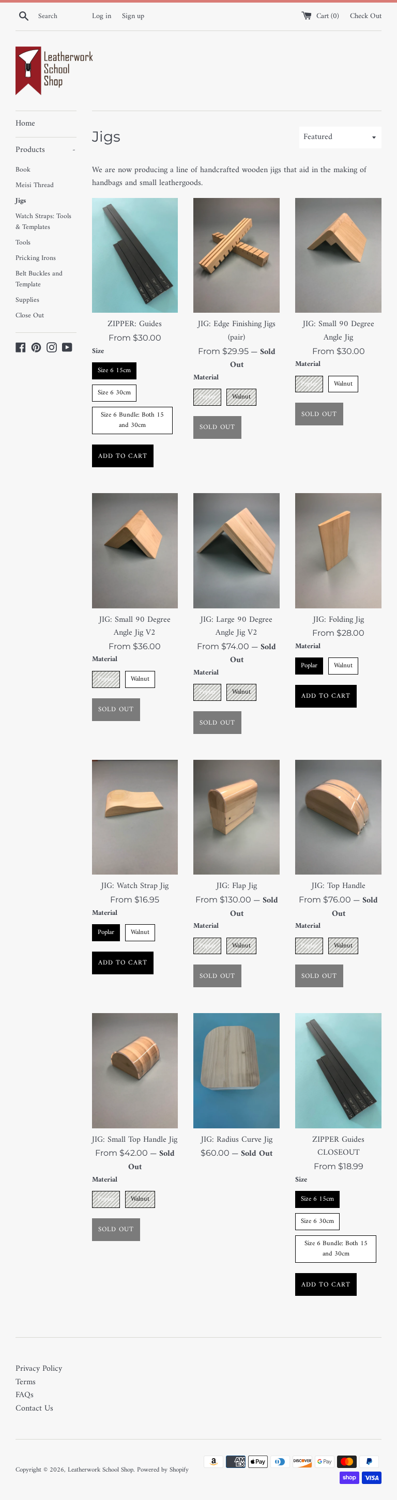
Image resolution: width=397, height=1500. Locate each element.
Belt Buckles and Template (39, 280)
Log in (101, 16)
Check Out (365, 16)
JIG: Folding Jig (338, 620)
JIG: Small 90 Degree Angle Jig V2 (135, 626)
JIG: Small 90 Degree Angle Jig (338, 331)
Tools (23, 243)
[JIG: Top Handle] (338, 817)
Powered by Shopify (163, 1470)
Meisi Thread (35, 185)
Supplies (27, 300)
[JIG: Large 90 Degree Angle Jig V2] (236, 550)
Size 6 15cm (114, 369)
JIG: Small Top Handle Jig (134, 1139)
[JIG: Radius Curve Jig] (236, 1070)
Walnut (241, 396)
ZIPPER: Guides (135, 324)
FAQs (25, 1395)
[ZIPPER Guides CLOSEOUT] (338, 1070)
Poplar (207, 396)
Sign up (133, 16)
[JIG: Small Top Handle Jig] (135, 1070)
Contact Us (34, 1408)
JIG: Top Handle (338, 886)
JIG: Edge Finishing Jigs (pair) (237, 331)
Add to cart (122, 456)
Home (25, 123)
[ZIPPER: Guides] (135, 255)
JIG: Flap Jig (237, 886)
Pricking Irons (36, 258)
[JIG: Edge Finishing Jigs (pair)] (236, 255)
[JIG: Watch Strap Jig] (135, 817)
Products (45, 150)
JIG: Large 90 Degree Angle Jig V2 (236, 626)
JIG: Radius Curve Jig (236, 1139)
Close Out (30, 316)
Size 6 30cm (114, 392)
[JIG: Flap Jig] (236, 817)
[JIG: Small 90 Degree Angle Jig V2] (135, 550)
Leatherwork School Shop (100, 1470)
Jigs (21, 201)
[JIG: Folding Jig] (338, 550)
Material (206, 378)
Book (23, 170)
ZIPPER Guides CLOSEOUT (338, 1146)
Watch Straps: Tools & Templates (43, 222)
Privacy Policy (39, 1368)
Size (98, 351)
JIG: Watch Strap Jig (135, 886)
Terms (26, 1382)
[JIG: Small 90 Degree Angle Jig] (338, 255)
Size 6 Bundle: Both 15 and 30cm (132, 419)
